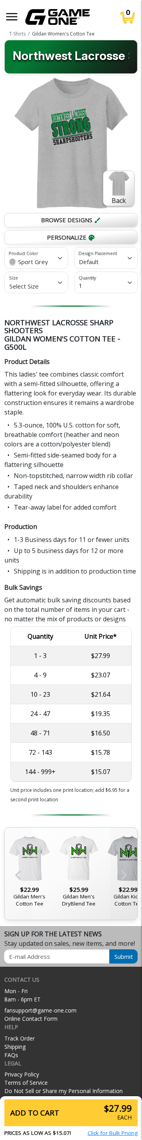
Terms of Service (26, 1082)
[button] (11, 17)
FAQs (11, 1055)
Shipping (15, 1046)
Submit (123, 956)
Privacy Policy (21, 1074)
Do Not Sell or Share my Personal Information (63, 1091)
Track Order (19, 1038)
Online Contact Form (31, 1018)
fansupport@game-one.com (40, 1010)
